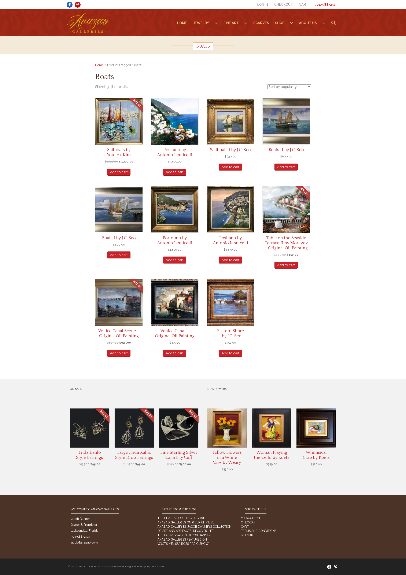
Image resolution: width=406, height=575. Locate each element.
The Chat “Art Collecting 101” (181, 518)
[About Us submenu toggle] (324, 23)
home (182, 23)
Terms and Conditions (258, 531)
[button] (334, 23)
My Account (251, 518)
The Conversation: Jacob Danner (184, 535)
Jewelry (201, 23)
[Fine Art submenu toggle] (246, 23)
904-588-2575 (325, 5)
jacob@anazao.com (84, 542)
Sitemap (247, 535)
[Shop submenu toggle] (291, 23)
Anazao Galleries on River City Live (186, 522)
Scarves (261, 23)
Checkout (283, 5)
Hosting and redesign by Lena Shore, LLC (146, 566)
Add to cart (119, 172)
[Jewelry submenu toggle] (216, 23)
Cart (303, 5)
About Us (308, 23)
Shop (279, 23)
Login (262, 5)
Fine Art (231, 23)
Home (99, 65)
